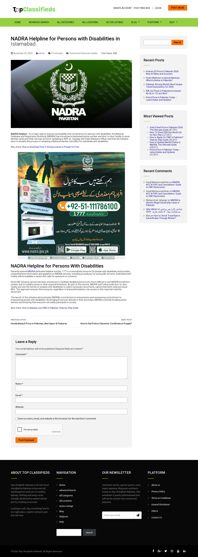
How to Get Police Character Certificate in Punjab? (106, 322)
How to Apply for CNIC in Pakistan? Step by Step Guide (166, 138)
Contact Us (156, 517)
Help (172, 22)
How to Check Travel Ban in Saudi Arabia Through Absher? (163, 216)
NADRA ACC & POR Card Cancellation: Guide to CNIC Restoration (163, 184)
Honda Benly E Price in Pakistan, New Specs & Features (39, 322)
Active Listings (114, 22)
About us (155, 485)
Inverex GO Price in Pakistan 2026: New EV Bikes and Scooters (162, 72)
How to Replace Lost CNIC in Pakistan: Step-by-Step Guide (50, 308)
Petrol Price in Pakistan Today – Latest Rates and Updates (161, 98)
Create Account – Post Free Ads (131, 8)
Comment (21, 354)
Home (18, 22)
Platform (153, 22)
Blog (134, 22)
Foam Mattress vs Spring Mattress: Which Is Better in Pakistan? (163, 79)
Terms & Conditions (161, 498)
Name (19, 384)
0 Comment (57, 53)
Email (19, 395)
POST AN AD (177, 8)
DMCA (154, 511)
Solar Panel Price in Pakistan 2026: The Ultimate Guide (166, 128)
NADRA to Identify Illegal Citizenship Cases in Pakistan (163, 202)
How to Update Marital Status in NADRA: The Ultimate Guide (165, 143)
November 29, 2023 (22, 53)
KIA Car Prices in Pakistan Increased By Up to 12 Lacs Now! (163, 92)
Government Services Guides (83, 53)
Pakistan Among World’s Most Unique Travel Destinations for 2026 (164, 85)
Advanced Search (39, 22)
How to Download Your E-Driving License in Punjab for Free (50, 147)
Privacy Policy (158, 491)
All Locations (90, 22)
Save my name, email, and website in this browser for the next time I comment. (57, 418)
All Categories (65, 22)
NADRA (31, 271)
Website (19, 407)
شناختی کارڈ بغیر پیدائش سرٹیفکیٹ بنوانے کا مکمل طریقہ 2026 (164, 210)
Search (89, 532)
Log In (158, 8)
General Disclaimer (160, 504)
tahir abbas (151, 209)
